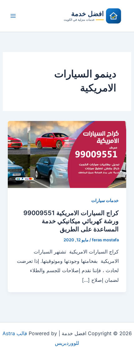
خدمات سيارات (105, 200)
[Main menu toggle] (13, 16)
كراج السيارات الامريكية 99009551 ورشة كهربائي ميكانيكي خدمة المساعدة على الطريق (71, 221)
